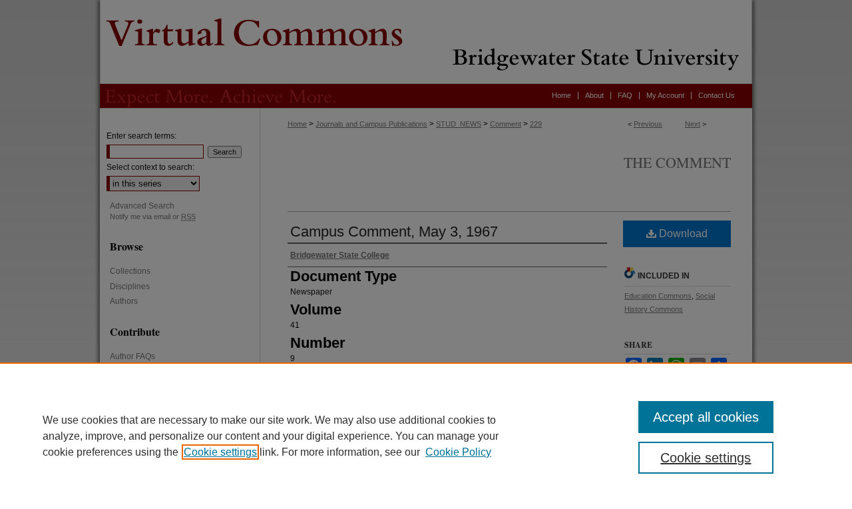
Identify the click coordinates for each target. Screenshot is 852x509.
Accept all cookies (706, 417)
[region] (426, 435)
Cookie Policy (458, 452)
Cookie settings (220, 452)
